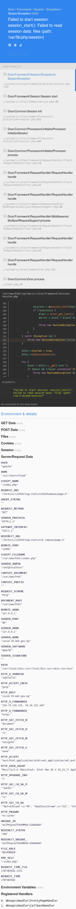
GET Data (8, 422)
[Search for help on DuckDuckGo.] (15, 45)
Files (4, 436)
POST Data (9, 429)
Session (7, 449)
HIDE (23, 53)
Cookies (7, 443)
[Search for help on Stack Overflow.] (20, 45)
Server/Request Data (17, 456)
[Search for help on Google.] (9, 45)
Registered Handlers (17, 893)
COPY (13, 53)
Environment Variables (18, 887)
